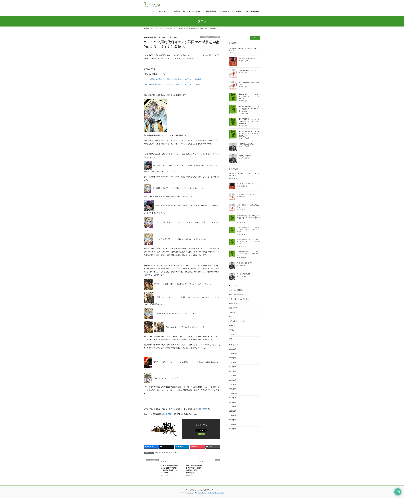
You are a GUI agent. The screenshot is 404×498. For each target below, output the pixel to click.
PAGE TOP (393, 481)
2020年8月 (233, 398)
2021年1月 (233, 389)
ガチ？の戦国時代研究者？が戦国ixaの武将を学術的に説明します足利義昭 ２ (173, 84)
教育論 (231, 330)
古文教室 (232, 312)
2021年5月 (233, 371)
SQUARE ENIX (167, 414)
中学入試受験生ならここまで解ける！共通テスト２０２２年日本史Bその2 (249, 121)
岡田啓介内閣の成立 (245, 156)
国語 (230, 317)
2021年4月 (233, 375)
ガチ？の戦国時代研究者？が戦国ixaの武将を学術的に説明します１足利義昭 (172, 79)
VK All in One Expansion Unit (216, 493)
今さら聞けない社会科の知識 (210, 37)
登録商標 (202, 409)
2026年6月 (233, 349)
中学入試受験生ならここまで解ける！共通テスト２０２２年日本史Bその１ (249, 134)
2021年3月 (233, 380)
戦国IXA (175, 452)
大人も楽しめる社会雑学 (237, 321)
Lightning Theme (201, 493)
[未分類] (212, 463)
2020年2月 (233, 424)
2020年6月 (233, 406)
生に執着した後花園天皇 (247, 58)
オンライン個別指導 (236, 290)
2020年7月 (233, 402)
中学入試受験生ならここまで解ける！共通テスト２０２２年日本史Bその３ (249, 109)
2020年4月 (233, 415)
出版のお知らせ (234, 303)
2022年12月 (233, 353)
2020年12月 (233, 393)
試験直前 (232, 339)
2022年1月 (233, 367)
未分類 (231, 334)
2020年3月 (233, 420)
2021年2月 (233, 384)
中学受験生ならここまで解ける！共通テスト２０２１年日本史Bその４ (249, 96)
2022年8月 (233, 358)
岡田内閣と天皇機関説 (246, 144)
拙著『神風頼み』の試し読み (248, 70)
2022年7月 (233, 362)
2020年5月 (233, 411)
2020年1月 (233, 429)
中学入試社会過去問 (236, 294)
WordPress (190, 493)
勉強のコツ (233, 308)
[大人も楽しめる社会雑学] (151, 463)
